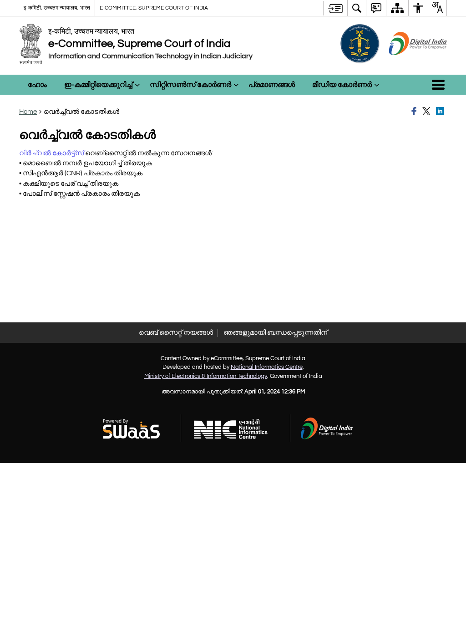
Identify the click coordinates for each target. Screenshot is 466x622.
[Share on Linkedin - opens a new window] (441, 111)
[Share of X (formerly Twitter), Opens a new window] (427, 111)
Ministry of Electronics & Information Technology (205, 376)
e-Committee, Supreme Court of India (154, 7)
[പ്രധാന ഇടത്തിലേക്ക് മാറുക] (335, 8)
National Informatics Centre (267, 367)
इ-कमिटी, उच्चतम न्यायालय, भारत (57, 7)
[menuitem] (357, 8)
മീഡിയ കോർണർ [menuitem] (342, 84)
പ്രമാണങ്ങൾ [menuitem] (271, 84)
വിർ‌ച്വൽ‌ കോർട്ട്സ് (51, 153)
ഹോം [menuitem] (37, 84)
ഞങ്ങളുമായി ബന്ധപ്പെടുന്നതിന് (275, 332)
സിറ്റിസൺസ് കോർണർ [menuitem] (190, 84)
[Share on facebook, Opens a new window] (415, 111)
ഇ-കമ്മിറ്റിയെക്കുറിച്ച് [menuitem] (98, 84)
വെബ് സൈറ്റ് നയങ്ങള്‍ (176, 332)
